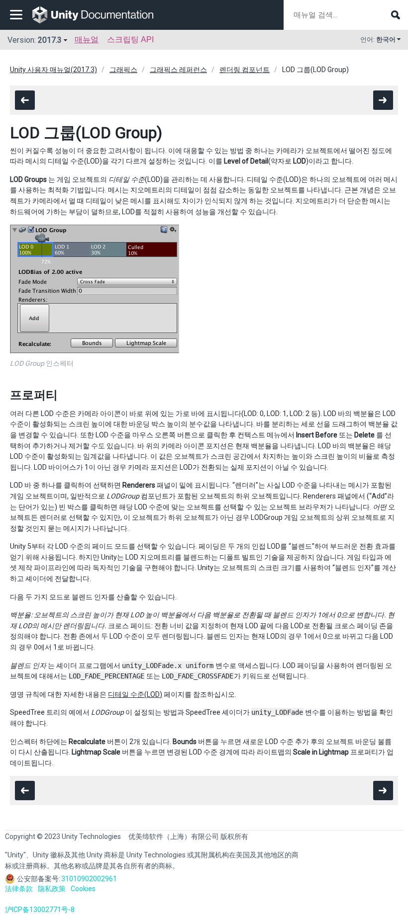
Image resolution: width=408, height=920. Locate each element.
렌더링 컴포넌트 (244, 70)
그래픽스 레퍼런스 (178, 70)
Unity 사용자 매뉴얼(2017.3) (53, 70)
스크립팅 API (130, 39)
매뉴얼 (87, 39)
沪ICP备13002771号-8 (40, 910)
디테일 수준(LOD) (135, 694)
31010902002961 (89, 879)
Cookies (83, 889)
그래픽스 (123, 70)
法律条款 (19, 889)
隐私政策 (52, 889)
